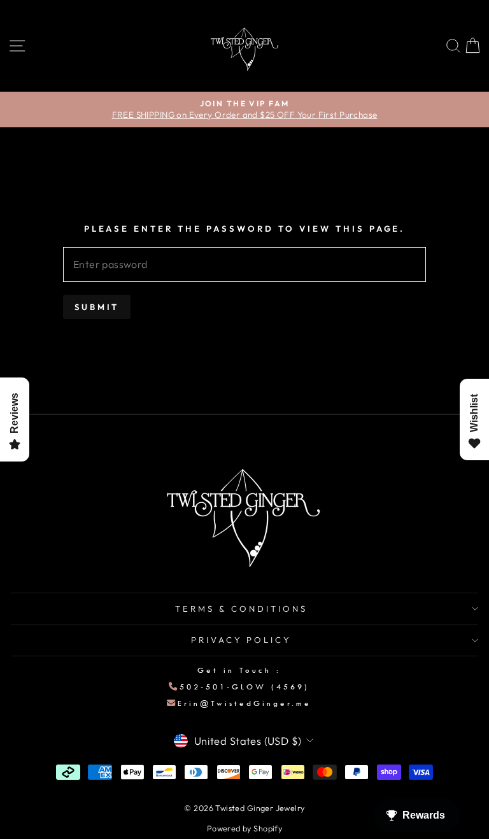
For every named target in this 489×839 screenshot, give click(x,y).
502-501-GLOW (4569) (244, 686)
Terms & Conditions (241, 608)
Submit (96, 307)
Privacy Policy (241, 640)
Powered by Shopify (244, 828)
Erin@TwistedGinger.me (244, 703)
